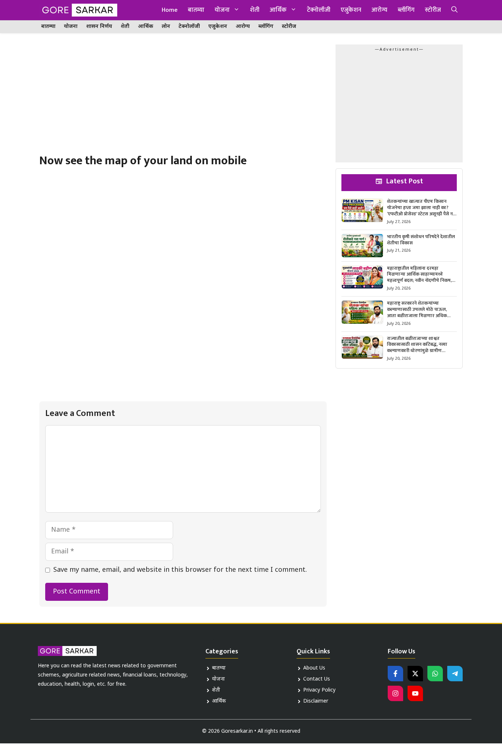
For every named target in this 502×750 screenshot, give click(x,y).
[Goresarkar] (78, 10)
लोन (166, 26)
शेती (254, 10)
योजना (222, 10)
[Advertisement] (183, 98)
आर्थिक (278, 10)
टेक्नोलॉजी (318, 10)
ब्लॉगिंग (406, 10)
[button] (454, 10)
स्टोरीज (433, 10)
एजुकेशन (351, 10)
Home (170, 10)
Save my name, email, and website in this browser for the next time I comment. (180, 570)
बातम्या (196, 10)
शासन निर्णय (99, 26)
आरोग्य (379, 10)
